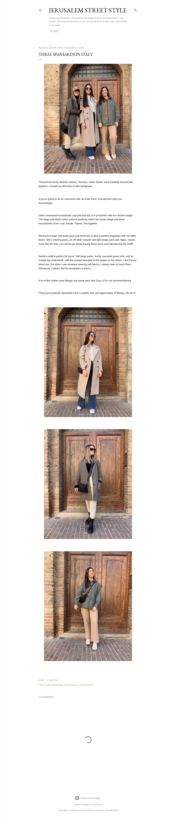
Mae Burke (97, 804)
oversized (82, 685)
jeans (66, 685)
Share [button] (41, 680)
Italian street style (54, 685)
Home (54, 31)
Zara (90, 685)
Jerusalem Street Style (87, 10)
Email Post (52, 680)
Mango (73, 685)
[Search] (135, 9)
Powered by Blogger (91, 798)
